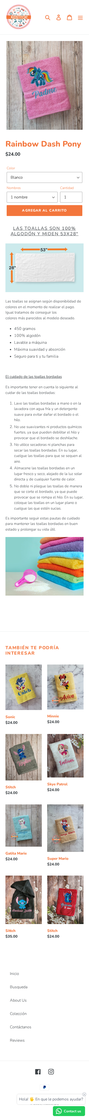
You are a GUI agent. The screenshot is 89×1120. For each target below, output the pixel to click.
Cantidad (67, 188)
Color (11, 168)
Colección (18, 1013)
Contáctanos (20, 1027)
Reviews (17, 1040)
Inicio (14, 973)
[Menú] (80, 17)
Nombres (14, 188)
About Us (18, 1000)
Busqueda (18, 987)
